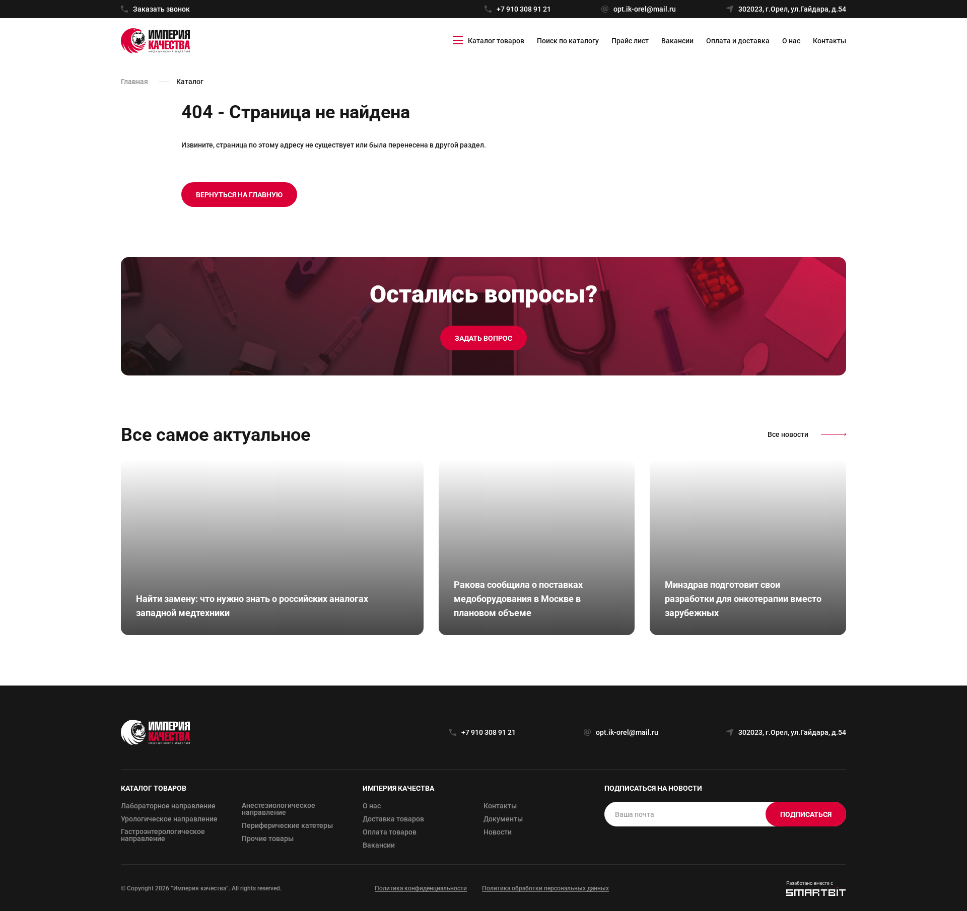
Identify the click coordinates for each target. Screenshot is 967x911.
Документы (503, 818)
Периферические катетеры (287, 825)
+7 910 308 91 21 (524, 9)
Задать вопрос (483, 338)
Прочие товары (268, 838)
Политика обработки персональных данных (545, 888)
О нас (791, 40)
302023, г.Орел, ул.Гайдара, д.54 (792, 9)
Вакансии (677, 40)
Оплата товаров (390, 832)
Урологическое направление (169, 818)
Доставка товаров (393, 818)
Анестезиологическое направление (278, 809)
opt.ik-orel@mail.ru (644, 9)
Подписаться (806, 814)
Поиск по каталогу (568, 40)
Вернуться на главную (239, 195)
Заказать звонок (161, 9)
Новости (498, 832)
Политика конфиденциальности (421, 888)
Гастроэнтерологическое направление (163, 835)
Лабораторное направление (168, 805)
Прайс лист (630, 40)
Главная (134, 81)
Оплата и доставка (738, 40)
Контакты (829, 40)
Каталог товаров (496, 40)
